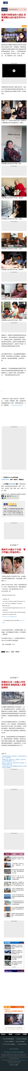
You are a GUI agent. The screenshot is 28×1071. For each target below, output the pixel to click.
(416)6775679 (5, 479)
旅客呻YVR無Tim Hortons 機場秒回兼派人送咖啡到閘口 (17, 877)
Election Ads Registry (14, 1048)
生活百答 (12, 484)
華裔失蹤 (17, 651)
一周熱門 (14, 854)
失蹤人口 (8, 651)
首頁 (3, 5)
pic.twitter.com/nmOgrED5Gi (9, 616)
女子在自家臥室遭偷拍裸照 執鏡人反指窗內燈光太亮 (17, 909)
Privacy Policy (20, 1038)
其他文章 (4, 9)
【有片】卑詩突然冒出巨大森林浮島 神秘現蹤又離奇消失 (17, 896)
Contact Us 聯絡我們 (9, 1041)
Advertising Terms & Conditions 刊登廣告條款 (14, 1052)
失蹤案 (12, 651)
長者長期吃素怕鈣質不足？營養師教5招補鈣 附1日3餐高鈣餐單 (17, 903)
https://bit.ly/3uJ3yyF (17, 405)
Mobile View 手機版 (14, 1064)
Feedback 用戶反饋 (22, 1044)
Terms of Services (7, 1044)
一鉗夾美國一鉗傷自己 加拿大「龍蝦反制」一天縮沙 (18, 865)
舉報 (25, 26)
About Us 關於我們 (21, 1041)
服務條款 (13, 1044)
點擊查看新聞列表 (13, 9)
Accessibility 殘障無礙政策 (8, 1038)
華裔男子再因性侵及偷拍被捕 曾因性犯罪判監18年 (17, 915)
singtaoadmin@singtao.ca (21, 1059)
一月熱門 (21, 854)
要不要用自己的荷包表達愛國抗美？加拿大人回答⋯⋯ (17, 859)
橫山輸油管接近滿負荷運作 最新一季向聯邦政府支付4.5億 (17, 871)
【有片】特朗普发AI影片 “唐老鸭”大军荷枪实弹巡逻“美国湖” (17, 890)
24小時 (7, 854)
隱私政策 (25, 1038)
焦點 (7, 5)
